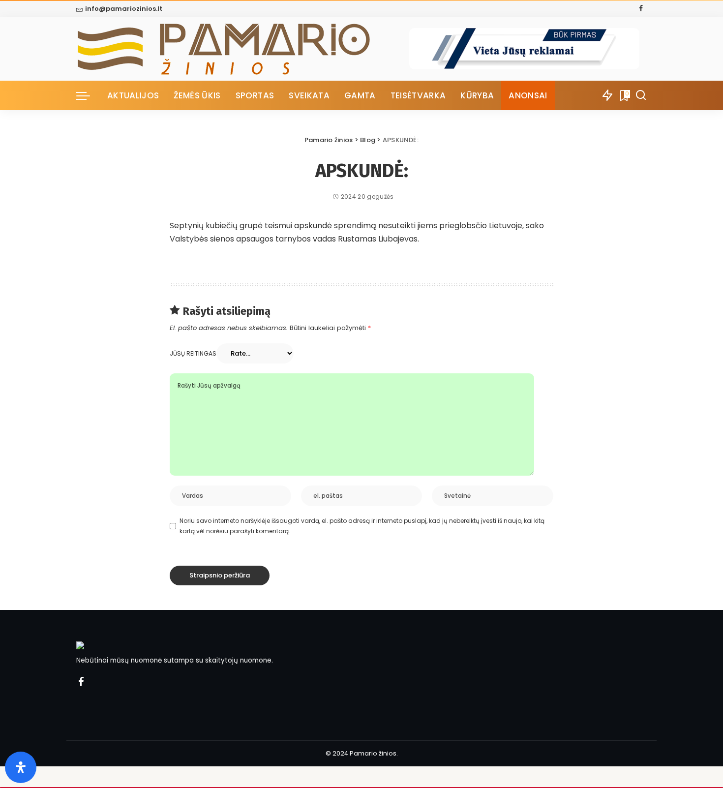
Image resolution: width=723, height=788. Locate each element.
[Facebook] (641, 9)
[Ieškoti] (641, 95)
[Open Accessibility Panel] (20, 767)
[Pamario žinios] (242, 48)
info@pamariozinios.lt (123, 8)
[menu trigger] (88, 95)
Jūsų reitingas (193, 353)
